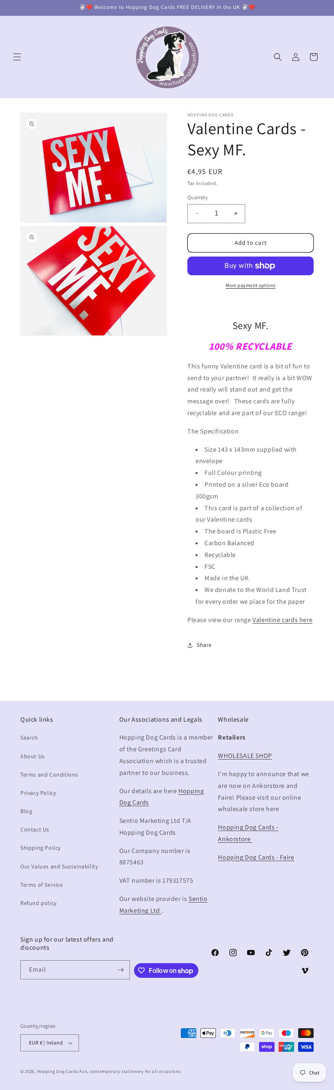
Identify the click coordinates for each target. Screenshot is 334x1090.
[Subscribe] (121, 969)
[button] (17, 57)
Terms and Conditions (49, 774)
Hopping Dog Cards (58, 1071)
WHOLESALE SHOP (245, 755)
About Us (32, 756)
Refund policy (38, 903)
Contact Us (34, 829)
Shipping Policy (40, 847)
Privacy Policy (38, 792)
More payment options (251, 285)
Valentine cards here (282, 620)
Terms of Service (41, 884)
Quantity (197, 197)
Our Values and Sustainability (59, 866)
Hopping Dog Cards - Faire (256, 857)
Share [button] (204, 644)
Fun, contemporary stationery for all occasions (129, 1071)
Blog (26, 811)
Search (29, 737)
